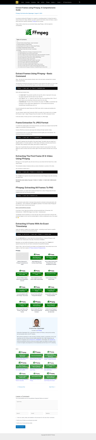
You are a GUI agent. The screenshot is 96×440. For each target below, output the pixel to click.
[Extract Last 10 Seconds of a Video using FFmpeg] (36, 364)
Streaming (33, 2)
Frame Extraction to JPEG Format (24, 44)
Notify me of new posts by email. (24, 423)
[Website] (51, 413)
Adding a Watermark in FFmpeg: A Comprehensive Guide (30, 51)
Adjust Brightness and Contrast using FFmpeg (28, 53)
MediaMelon (38, 339)
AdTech (42, 2)
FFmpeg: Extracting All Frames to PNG (25, 47)
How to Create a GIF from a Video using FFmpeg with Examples (32, 65)
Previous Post (21, 387)
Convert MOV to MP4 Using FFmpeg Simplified (28, 62)
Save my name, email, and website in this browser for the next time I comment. (36, 417)
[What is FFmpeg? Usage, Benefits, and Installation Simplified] (22, 364)
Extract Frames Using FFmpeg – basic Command (27, 42)
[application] (55, 2)
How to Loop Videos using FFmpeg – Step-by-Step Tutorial (31, 64)
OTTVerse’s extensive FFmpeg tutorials (37, 247)
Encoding (28, 2)
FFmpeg (47, 2)
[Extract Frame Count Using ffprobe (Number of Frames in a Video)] (36, 354)
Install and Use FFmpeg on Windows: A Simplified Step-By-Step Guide (33, 66)
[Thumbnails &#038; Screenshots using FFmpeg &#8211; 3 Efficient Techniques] (50, 354)
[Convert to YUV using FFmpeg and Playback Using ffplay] (22, 375)
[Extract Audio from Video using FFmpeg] (36, 375)
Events (59, 2)
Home (22, 2)
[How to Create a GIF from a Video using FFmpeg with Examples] (50, 375)
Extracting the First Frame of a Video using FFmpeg (28, 45)
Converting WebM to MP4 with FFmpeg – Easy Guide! (29, 60)
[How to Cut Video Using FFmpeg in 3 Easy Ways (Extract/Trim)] (22, 354)
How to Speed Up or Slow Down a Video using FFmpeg (30, 57)
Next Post (52, 387)
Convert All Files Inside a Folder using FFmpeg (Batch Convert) (32, 56)
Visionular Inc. (52, 339)
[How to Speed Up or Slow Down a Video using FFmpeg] (50, 364)
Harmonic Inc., (33, 339)
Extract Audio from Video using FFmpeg (27, 58)
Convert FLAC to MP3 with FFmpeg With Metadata (29, 61)
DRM (38, 2)
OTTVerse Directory (67, 2)
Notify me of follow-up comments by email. (27, 420)
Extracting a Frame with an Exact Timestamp (26, 49)
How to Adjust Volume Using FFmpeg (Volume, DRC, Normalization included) (34, 54)
